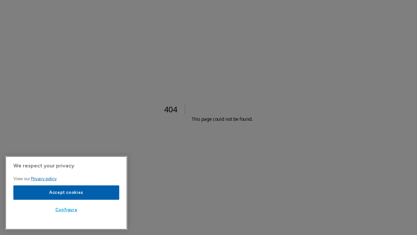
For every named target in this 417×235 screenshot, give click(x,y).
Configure (66, 209)
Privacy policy (44, 178)
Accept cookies (66, 192)
